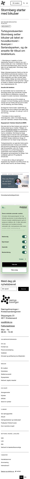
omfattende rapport (11, 129)
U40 (2, 441)
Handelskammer (6, 459)
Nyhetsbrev (4, 371)
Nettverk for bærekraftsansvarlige (11, 447)
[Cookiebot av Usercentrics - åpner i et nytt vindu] (20, 207)
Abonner (23, 289)
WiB (2, 438)
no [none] (21, 477)
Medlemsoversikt (6, 374)
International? (5, 465)
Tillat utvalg (14, 270)
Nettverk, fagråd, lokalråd (8, 380)
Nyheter (3, 395)
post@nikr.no (6, 322)
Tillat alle (14, 264)
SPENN (3, 398)
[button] (27, 3)
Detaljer (21, 259)
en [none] (25, 477)
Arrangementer (5, 392)
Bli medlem (16, 3)
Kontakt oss (4, 347)
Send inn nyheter (6, 402)
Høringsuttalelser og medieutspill (11, 420)
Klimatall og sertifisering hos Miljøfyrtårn (13, 356)
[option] (25, 477)
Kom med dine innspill (7, 426)
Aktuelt (3, 417)
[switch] (24, 242)
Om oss (3, 344)
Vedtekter (4, 353)
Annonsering (4, 462)
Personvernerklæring (7, 350)
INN (2, 444)
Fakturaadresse (8, 326)
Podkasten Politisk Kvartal (9, 423)
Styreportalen (5, 377)
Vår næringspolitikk (6, 414)
